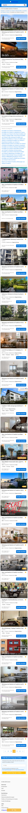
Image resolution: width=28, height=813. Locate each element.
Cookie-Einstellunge (5, 801)
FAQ (2, 805)
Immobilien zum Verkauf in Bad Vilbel (10, 148)
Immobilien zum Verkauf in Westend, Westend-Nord (13, 146)
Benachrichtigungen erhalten (14, 772)
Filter (15, 810)
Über (2, 788)
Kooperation (4, 786)
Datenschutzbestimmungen (7, 797)
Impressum (4, 795)
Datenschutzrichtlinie (19, 769)
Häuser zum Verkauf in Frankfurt (9, 161)
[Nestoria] (14, 2)
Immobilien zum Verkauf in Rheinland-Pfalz (13, 10)
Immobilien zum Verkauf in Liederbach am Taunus (13, 132)
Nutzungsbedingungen (7, 769)
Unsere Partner (4, 807)
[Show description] (25, 32)
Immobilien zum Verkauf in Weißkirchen (11, 158)
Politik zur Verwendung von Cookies (9, 799)
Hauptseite (3, 10)
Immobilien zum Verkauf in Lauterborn (16, 145)
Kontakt (3, 790)
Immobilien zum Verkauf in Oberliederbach (11, 130)
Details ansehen (21, 38)
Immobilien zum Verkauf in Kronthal (10, 134)
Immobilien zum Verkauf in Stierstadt (10, 151)
